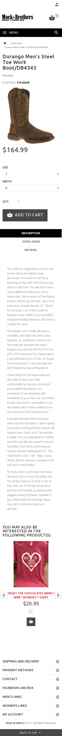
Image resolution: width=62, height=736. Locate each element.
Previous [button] (4, 595)
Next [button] (58, 595)
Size (5, 167)
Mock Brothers (15, 722)
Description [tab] (31, 233)
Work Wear (16, 43)
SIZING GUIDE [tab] (31, 241)
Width (7, 181)
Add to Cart (28, 215)
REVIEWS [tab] (31, 249)
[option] (31, 115)
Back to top (29, 732)
